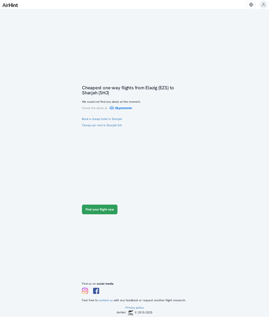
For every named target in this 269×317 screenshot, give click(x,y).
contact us (106, 300)
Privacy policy (134, 307)
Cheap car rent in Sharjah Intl (102, 125)
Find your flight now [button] (100, 209)
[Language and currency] (251, 4)
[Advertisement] (134, 250)
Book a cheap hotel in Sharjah (102, 119)
